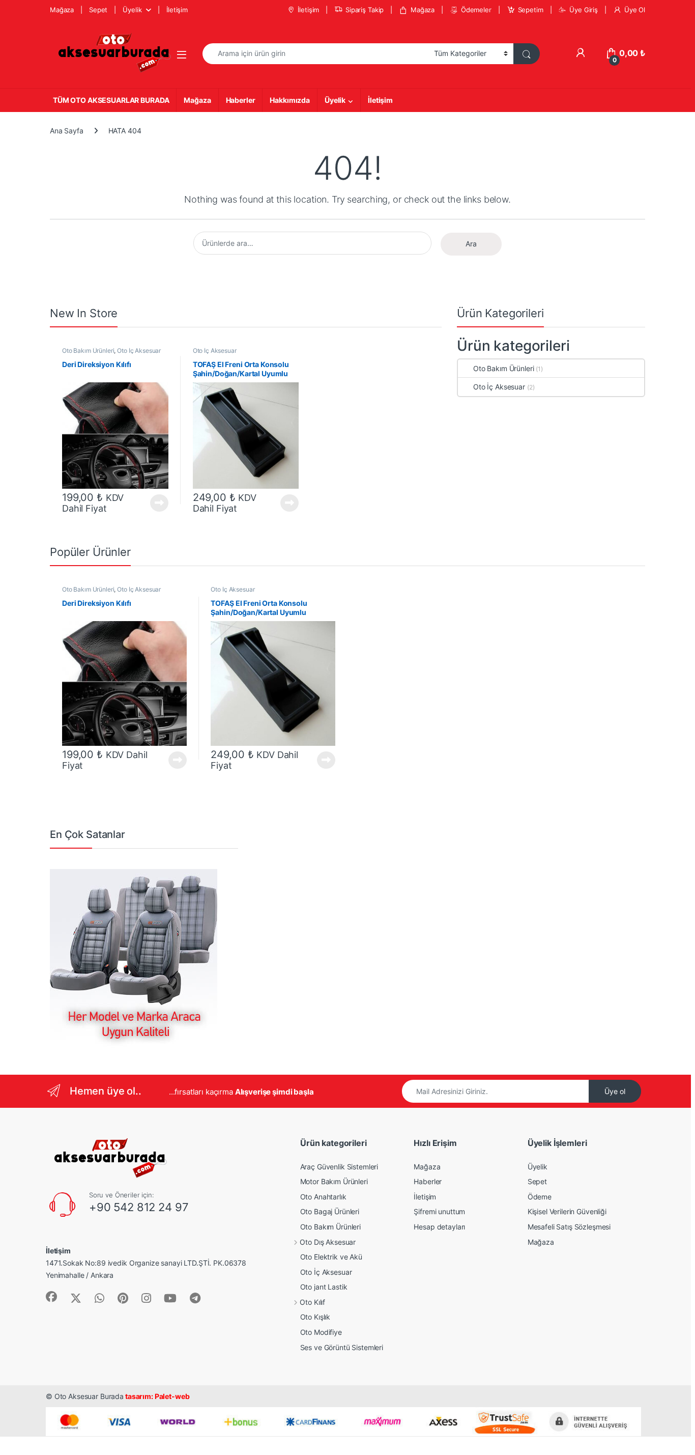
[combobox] (315, 53)
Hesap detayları (439, 1226)
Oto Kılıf (312, 1302)
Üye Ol (634, 10)
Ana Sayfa (66, 130)
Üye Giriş (583, 10)
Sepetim (530, 10)
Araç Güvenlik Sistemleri (339, 1166)
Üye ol (614, 1091)
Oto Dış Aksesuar (328, 1242)
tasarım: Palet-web (156, 1396)
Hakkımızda (290, 100)
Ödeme (540, 1196)
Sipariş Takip (364, 10)
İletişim (177, 10)
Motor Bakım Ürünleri (334, 1181)
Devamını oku (153, 503)
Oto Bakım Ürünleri (88, 350)
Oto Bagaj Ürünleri (329, 1211)
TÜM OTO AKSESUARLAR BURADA (111, 100)
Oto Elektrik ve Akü (331, 1256)
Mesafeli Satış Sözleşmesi (569, 1226)
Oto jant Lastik (323, 1286)
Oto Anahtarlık (323, 1196)
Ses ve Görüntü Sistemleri (342, 1347)
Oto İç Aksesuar (139, 350)
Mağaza (62, 10)
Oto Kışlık (315, 1316)
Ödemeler (476, 10)
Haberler (240, 100)
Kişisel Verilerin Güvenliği (567, 1211)
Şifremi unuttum (439, 1211)
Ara (471, 243)
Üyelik (132, 10)
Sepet (98, 10)
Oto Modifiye (321, 1332)
